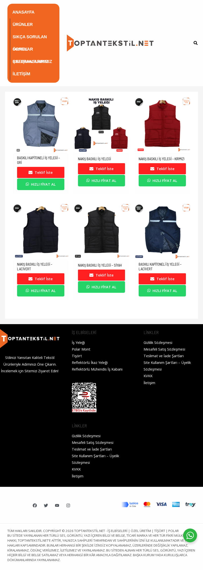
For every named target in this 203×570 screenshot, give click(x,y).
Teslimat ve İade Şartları (92, 449)
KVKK (76, 469)
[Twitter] (46, 505)
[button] (196, 43)
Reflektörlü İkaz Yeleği (90, 362)
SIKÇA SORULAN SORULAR (30, 39)
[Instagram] (68, 505)
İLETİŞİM (21, 74)
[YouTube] (57, 505)
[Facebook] (35, 505)
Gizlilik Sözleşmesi (86, 435)
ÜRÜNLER (23, 24)
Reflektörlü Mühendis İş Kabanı (97, 369)
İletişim (77, 475)
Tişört (77, 355)
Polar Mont (81, 349)
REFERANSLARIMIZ (32, 61)
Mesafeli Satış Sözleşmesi (92, 442)
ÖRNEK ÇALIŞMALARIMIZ (30, 51)
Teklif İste (44, 172)
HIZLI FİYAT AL (43, 184)
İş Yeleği (78, 342)
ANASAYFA (23, 12)
